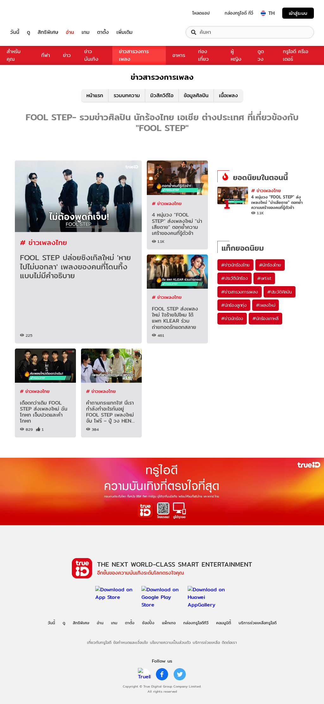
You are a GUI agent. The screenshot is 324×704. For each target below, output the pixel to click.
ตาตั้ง (103, 32)
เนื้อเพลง (228, 95)
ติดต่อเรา (229, 642)
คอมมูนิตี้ (223, 622)
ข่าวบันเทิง (91, 55)
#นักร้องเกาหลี (265, 318)
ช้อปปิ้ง (148, 622)
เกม (86, 32)
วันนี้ (14, 32)
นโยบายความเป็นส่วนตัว (170, 642)
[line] (144, 674)
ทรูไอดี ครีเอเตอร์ (295, 55)
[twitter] (179, 674)
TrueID (29, 13)
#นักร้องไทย (270, 264)
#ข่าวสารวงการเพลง (239, 291)
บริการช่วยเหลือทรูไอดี (258, 622)
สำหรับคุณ (14, 55)
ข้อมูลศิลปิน (196, 95)
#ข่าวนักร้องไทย (235, 264)
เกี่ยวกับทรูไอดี (99, 642)
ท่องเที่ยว (203, 55)
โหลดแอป (201, 13)
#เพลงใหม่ (265, 305)
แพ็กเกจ (169, 622)
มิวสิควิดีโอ (161, 95)
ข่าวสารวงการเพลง (134, 55)
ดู (28, 32)
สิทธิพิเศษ (48, 32)
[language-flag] (263, 13)
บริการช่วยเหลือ (206, 642)
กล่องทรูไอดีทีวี (196, 622)
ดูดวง (261, 55)
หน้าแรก (94, 95)
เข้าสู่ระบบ (298, 13)
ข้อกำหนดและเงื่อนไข (130, 642)
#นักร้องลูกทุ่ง (233, 305)
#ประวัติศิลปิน (279, 291)
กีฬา (45, 55)
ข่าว (67, 55)
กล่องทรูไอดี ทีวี (239, 13)
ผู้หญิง (236, 55)
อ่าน (70, 32)
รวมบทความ (127, 95)
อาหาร (178, 55)
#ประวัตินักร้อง (234, 278)
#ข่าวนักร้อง (232, 318)
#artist (264, 278)
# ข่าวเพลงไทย (43, 242)
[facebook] (162, 674)
